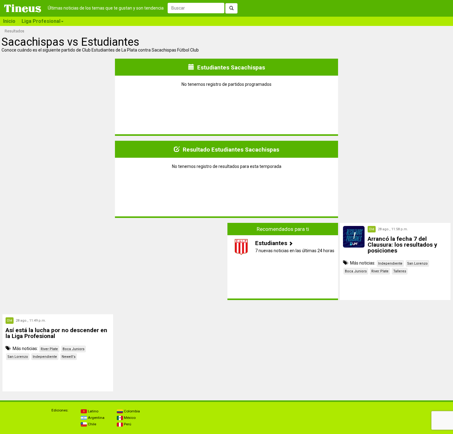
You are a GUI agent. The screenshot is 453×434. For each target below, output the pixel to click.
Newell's (69, 357)
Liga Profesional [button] (41, 21)
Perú (127, 424)
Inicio (9, 21)
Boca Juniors (356, 271)
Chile (91, 424)
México (129, 417)
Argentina (95, 417)
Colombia (131, 411)
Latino (92, 411)
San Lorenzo (417, 263)
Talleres (399, 271)
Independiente (390, 263)
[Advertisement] (58, 261)
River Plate (380, 271)
